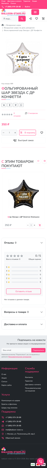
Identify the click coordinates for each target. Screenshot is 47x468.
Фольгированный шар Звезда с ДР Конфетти (23, 30)
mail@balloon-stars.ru (14, 430)
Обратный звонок (13, 438)
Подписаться (38, 350)
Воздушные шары (13, 25)
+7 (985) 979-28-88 (13, 417)
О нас (4, 1)
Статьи (13, 3)
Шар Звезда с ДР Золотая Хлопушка (23, 217)
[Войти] (30, 18)
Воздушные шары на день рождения (19, 28)
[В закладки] (42, 176)
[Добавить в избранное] (41, 133)
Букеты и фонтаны (9, 404)
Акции (34, 1)
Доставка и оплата (14, 1)
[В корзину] (39, 225)
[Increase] (15, 132)
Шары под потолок (9, 408)
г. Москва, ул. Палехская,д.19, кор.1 (20, 434)
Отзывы (10, 242)
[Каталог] (35, 12)
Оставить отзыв (23, 291)
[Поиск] (22, 18)
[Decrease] (3, 132)
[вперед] (44, 160)
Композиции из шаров (11, 400)
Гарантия (26, 1)
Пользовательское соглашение (33, 389)
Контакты (5, 3)
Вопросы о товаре (16, 312)
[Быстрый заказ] (42, 181)
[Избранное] (36, 18)
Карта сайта (7, 385)
